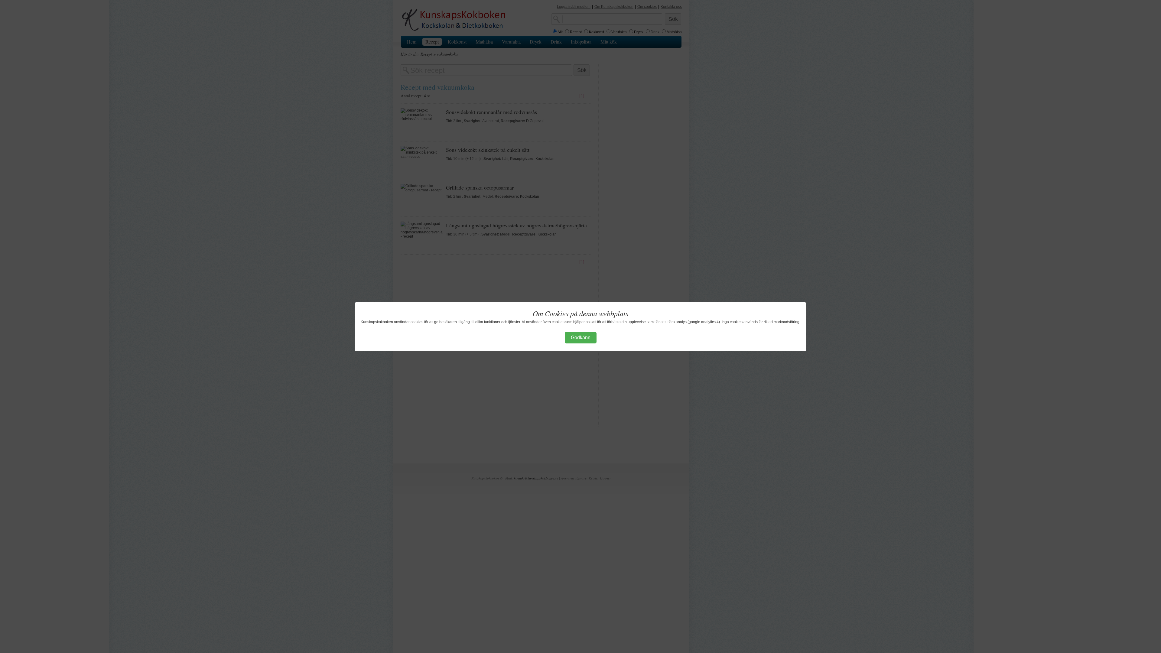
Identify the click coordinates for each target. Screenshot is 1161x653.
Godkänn (580, 337)
